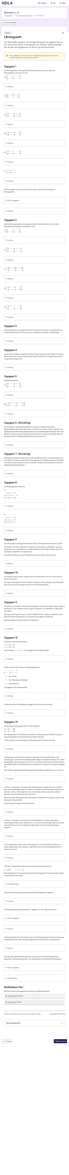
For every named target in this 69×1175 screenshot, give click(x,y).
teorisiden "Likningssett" (15, 726)
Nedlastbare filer (13, 987)
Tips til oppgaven (13, 200)
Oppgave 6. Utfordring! (17, 422)
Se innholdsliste (11, 22)
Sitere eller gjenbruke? (13, 1023)
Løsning (10, 86)
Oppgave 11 (10, 602)
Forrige (8, 1041)
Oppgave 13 (11, 721)
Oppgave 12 (11, 637)
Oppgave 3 (10, 325)
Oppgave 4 (10, 349)
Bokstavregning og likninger (24, 15)
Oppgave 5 (10, 376)
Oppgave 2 (10, 219)
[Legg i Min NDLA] (63, 33)
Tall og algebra (8, 15)
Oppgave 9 (10, 539)
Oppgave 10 (11, 572)
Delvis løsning (12, 978)
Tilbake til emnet (60, 1041)
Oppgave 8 (10, 482)
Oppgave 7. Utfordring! (17, 453)
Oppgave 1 (10, 66)
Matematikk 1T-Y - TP (11, 12)
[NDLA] (7, 3)
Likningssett (12, 996)
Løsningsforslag (13, 884)
